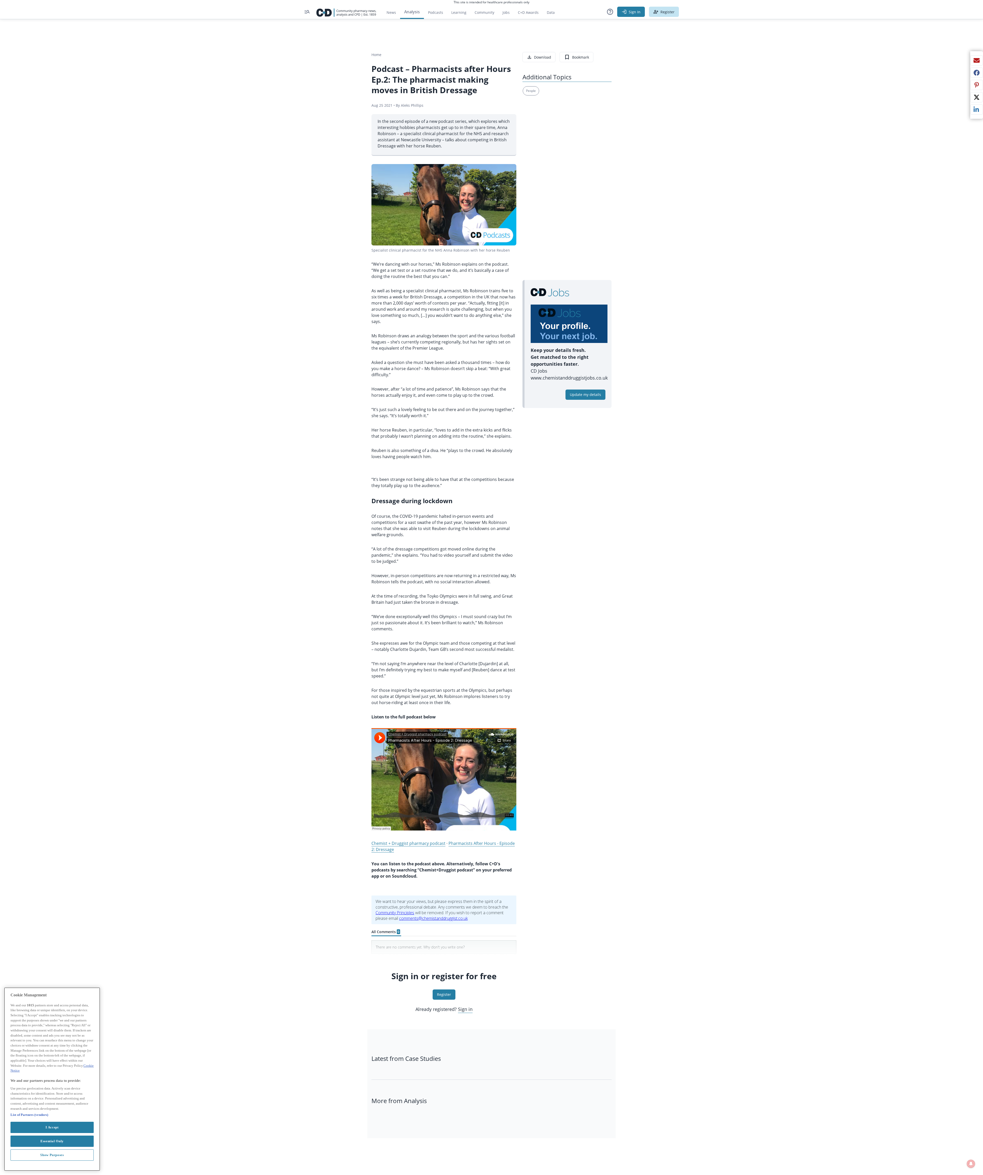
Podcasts (435, 12)
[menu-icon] (307, 12)
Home (376, 54)
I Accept (52, 1127)
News (391, 12)
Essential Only (52, 1141)
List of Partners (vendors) (29, 1115)
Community (486, 13)
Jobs (508, 13)
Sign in (465, 1009)
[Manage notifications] (971, 1164)
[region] (52, 1079)
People (531, 91)
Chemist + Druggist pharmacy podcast (408, 843)
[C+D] (346, 12)
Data (553, 13)
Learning (458, 12)
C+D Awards (530, 13)
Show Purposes (52, 1155)
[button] (610, 12)
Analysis (412, 12)
